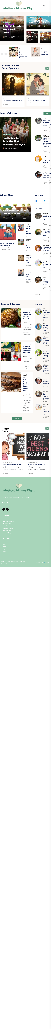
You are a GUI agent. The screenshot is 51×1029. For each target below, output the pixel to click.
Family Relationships (46, 118)
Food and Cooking (27, 310)
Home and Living (6, 22)
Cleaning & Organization (9, 521)
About (4, 546)
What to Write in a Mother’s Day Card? (47, 161)
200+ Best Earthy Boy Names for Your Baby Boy (46, 355)
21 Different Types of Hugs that (36, 100)
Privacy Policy (39, 562)
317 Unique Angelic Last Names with (44, 53)
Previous (2, 54)
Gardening (45, 213)
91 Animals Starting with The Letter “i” (28, 246)
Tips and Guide (46, 245)
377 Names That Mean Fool (45, 34)
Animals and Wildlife (28, 240)
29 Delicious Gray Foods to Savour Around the (26, 384)
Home (4, 544)
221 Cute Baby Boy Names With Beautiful (28, 230)
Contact (48, 562)
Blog (4, 549)
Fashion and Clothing (28, 271)
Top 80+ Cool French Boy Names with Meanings (46, 314)
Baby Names (28, 224)
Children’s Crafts (7, 523)
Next (5, 54)
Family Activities (6, 131)
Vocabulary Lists (7, 206)
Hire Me (4, 551)
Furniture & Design (7, 533)
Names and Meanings (33, 17)
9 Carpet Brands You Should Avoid (12, 29)
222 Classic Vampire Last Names (31, 32)
